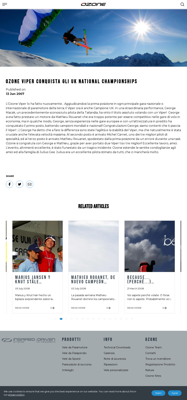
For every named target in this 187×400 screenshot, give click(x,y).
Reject (158, 393)
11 (110, 319)
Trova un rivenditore (158, 358)
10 (104, 319)
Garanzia (109, 353)
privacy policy (16, 394)
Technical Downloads (117, 347)
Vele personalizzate (116, 370)
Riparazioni (110, 364)
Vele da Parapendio (74, 353)
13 (121, 319)
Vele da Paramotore (74, 347)
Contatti (150, 353)
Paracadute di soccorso (77, 364)
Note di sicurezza (115, 358)
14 (126, 319)
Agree (175, 393)
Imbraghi (68, 370)
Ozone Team (153, 347)
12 (115, 319)
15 (132, 319)
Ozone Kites (153, 375)
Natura (149, 370)
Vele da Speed (71, 358)
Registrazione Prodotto (160, 364)
